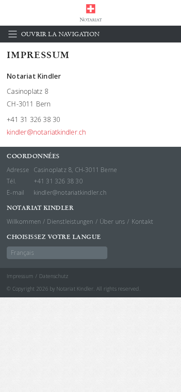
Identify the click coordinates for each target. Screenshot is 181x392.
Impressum (20, 276)
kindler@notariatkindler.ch (46, 132)
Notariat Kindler (90, 12)
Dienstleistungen (70, 221)
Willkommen (24, 221)
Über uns (112, 221)
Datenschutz (53, 276)
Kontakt (142, 221)
